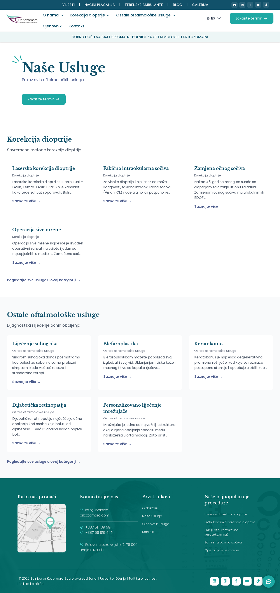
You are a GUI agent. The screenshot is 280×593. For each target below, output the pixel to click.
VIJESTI (68, 4)
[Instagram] (242, 5)
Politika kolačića (31, 584)
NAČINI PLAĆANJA (99, 4)
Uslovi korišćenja (113, 578)
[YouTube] (258, 5)
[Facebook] (250, 5)
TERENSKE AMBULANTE (144, 4)
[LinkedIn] (234, 5)
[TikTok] (266, 5)
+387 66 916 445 (98, 532)
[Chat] (268, 581)
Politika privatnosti (143, 578)
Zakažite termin (248, 18)
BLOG (177, 4)
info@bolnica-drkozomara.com (95, 513)
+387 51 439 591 (97, 527)
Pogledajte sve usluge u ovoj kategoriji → (43, 280)
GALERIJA (200, 4)
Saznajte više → (26, 201)
